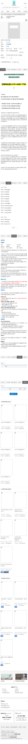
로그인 (25, 3)
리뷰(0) (19, 69)
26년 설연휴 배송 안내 (5, 707)
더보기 (13, 227)
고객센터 (20, 727)
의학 (2, 11)
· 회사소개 (4, 689)
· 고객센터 (16, 689)
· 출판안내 (16, 691)
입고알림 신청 (16, 62)
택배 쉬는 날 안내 (4, 704)
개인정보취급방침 (13, 727)
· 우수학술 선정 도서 (6, 692)
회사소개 (3, 727)
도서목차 (8, 69)
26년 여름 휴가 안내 (5, 705)
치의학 (13, 11)
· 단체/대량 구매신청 (18, 692)
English (24, 727)
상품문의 (25, 69)
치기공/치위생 (7, 40)
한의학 (19, 11)
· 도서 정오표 (4, 691)
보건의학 (25, 11)
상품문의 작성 (13, 394)
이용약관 (7, 727)
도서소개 (3, 69)
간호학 (7, 11)
